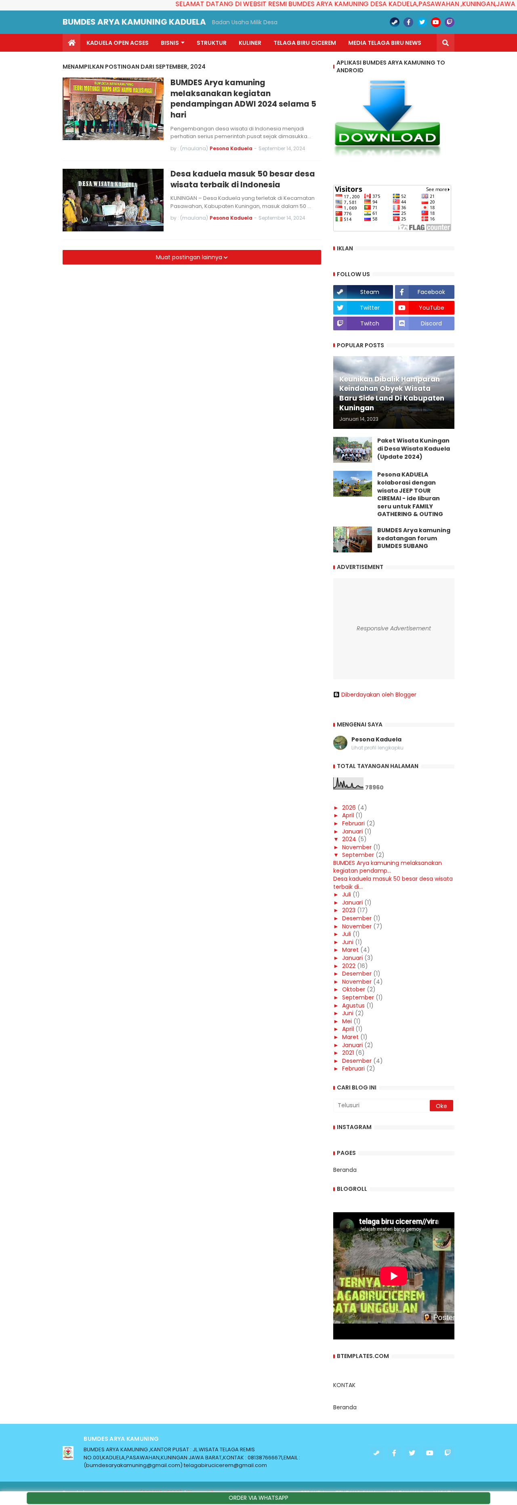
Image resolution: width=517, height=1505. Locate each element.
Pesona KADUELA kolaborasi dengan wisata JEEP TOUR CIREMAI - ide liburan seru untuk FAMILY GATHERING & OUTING (410, 494)
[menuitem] (71, 43)
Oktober (353, 989)
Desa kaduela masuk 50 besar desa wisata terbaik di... (393, 883)
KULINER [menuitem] (250, 43)
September (358, 855)
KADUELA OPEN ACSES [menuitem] (117, 43)
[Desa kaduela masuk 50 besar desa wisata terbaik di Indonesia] (113, 200)
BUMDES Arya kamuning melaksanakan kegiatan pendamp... (387, 867)
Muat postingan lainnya (190, 257)
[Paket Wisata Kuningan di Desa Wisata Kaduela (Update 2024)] (352, 450)
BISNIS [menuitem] (170, 43)
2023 (348, 910)
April (348, 815)
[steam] (394, 22)
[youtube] (436, 22)
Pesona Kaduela (376, 739)
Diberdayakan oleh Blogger (378, 694)
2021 (348, 1053)
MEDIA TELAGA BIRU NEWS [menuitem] (384, 43)
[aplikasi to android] (387, 156)
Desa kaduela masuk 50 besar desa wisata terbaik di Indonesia (242, 179)
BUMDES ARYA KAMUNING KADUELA (134, 21)
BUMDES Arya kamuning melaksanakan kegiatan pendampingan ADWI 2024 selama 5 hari (243, 99)
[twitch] (449, 22)
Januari (352, 831)
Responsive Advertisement (394, 628)
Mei (347, 1021)
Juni (347, 942)
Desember (357, 918)
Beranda (345, 1170)
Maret (350, 950)
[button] (445, 43)
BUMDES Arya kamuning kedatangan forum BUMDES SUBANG (413, 538)
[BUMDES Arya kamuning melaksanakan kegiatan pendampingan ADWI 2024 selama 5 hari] (113, 109)
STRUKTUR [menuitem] (212, 43)
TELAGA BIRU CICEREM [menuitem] (304, 43)
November (357, 847)
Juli (346, 894)
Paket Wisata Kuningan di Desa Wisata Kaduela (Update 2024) (413, 448)
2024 (349, 839)
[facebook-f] (408, 22)
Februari (353, 823)
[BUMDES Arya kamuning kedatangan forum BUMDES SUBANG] (352, 539)
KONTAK (344, 1385)
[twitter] (422, 22)
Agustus (353, 1005)
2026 (349, 808)
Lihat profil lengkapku (377, 747)
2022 (348, 966)
